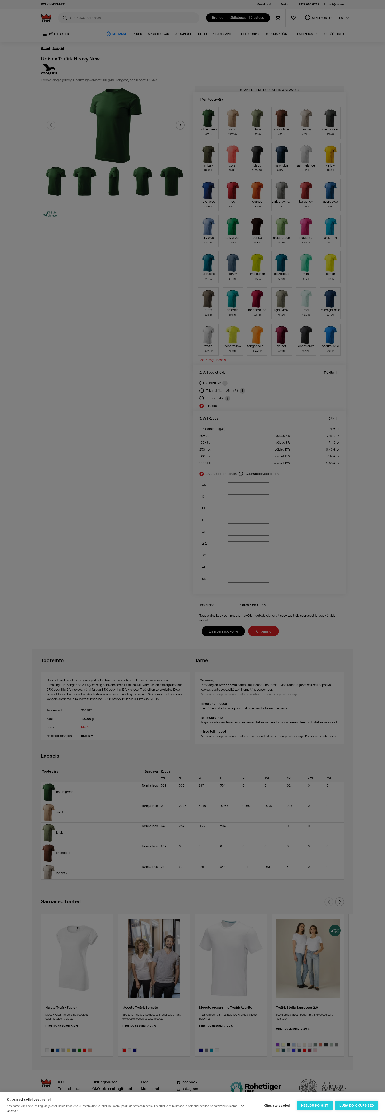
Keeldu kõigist (314, 1105)
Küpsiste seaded (277, 1105)
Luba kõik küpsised (356, 1105)
